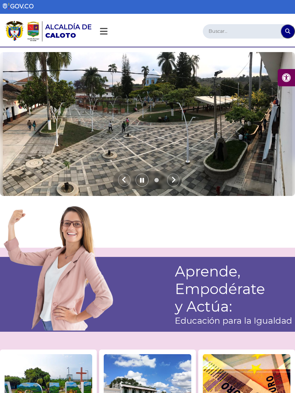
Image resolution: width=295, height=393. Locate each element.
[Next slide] (173, 179)
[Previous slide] (124, 179)
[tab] (156, 180)
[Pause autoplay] (142, 179)
